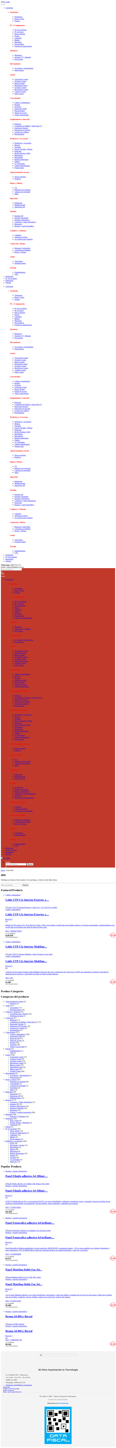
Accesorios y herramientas (23, 68)
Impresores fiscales (21, 128)
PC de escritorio (11, 278)
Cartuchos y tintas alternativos (25, 222)
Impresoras (18, 203)
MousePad (14, 1151)
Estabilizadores (20, 272)
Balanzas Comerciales (22, 248)
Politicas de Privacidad (11, 1388)
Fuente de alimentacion (18, 1133)
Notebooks (18, 17)
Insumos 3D (18, 216)
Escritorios (14, 1088)
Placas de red (14, 1038)
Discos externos (20, 177)
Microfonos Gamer (17, 1063)
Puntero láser (19, 168)
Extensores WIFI (20, 109)
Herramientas (10, 1073)
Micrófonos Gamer (21, 90)
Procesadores (19, 44)
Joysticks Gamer (20, 88)
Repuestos (18, 224)
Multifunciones (19, 205)
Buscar (30, 864)
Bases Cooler (19, 19)
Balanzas (17, 124)
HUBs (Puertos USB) (22, 153)
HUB (12, 1143)
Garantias (6, 1387)
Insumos (8, 1100)
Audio (7, 1006)
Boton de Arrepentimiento (12, 1392)
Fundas (17, 21)
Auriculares (18, 261)
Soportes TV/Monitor (17, 1116)
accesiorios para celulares (19, 1014)
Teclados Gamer (20, 81)
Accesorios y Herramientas (19, 1075)
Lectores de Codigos (17, 1028)
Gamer (7, 1055)
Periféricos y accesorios (13, 1141)
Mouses (17, 145)
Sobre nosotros (8, 1390)
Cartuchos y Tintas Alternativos (21, 1102)
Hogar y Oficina (20, 252)
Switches (17, 107)
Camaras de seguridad (18, 1086)
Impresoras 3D (19, 207)
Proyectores (18, 59)
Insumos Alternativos (22, 220)
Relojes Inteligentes (21, 159)
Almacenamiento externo (14, 1001)
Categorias (9, 8)
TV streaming (15, 1160)
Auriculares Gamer (21, 79)
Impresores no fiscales (22, 130)
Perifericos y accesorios (22, 143)
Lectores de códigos (21, 132)
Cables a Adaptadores (22, 103)
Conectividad (10, 1032)
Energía (8, 1049)
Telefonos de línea (21, 237)
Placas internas (19, 34)
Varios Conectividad (17, 1047)
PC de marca (19, 32)
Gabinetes (18, 38)
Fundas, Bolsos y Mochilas (19, 1123)
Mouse (12, 1149)
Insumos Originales (21, 218)
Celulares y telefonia (12, 1012)
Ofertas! (8, 283)
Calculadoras (14, 1084)
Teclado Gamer (15, 1071)
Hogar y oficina (11, 1079)
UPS (16, 274)
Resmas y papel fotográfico (24, 226)
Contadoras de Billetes (22, 250)
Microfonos (14, 1147)
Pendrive (17, 179)
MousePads (18, 157)
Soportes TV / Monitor (22, 57)
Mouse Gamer (19, 83)
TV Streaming (19, 164)
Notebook (13, 1125)
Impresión (9, 1092)
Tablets (17, 162)
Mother (17, 40)
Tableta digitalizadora (22, 166)
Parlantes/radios (20, 263)
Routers (17, 105)
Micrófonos (18, 155)
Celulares (17, 235)
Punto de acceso (16, 1040)
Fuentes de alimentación (23, 46)
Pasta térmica (19, 70)
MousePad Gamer (20, 85)
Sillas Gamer (19, 94)
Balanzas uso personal (22, 190)
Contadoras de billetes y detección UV (28, 126)
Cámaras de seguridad (22, 192)
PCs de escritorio (20, 30)
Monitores (18, 55)
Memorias (18, 42)
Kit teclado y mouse (17, 1145)
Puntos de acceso (20, 113)
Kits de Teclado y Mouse (23, 149)
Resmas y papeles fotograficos (21, 1112)
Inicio (3, 870)
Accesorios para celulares (23, 239)
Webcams (17, 151)
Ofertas (8, 1127)
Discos (16, 36)
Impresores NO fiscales (18, 1026)
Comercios (9, 1018)
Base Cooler (14, 1121)
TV (15, 188)
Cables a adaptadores (13, 895)
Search (7, 862)
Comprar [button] (113, 935)
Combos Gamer (20, 92)
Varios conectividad (21, 115)
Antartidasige (63, 1403)
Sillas (16, 194)
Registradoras (19, 134)
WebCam (13, 1162)
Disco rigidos (14, 1131)
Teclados (17, 147)
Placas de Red (19, 111)
